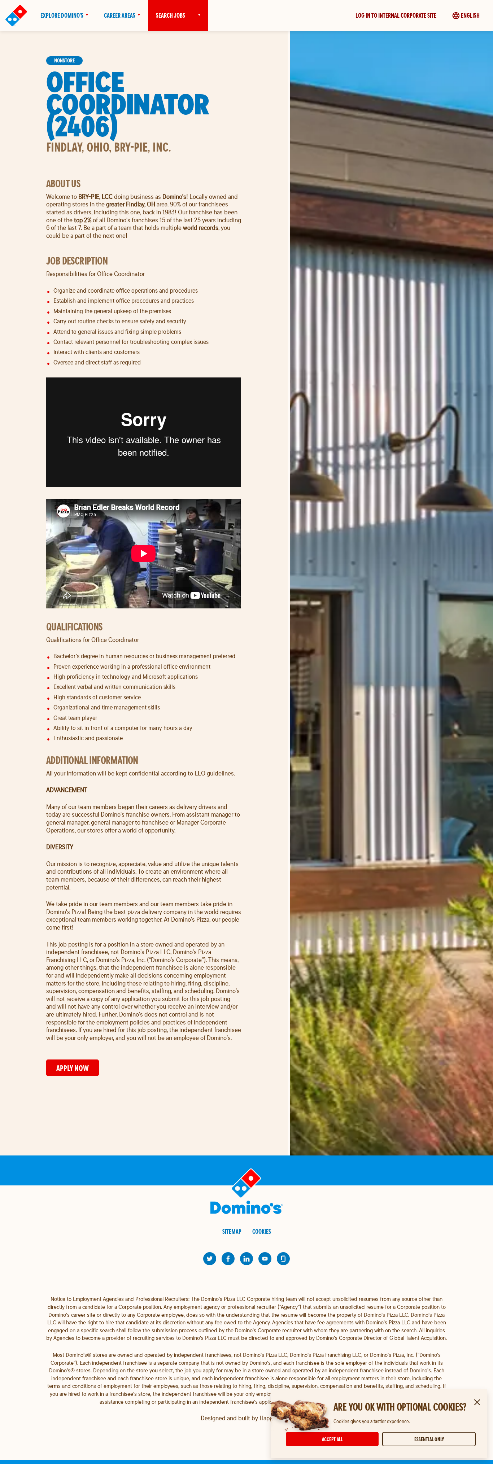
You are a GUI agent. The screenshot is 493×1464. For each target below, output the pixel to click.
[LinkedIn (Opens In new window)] (246, 1258)
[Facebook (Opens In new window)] (228, 1258)
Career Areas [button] (119, 15)
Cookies (261, 1231)
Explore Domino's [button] (61, 15)
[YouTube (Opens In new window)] (264, 1258)
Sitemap (231, 1231)
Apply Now (72, 1068)
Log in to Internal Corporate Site (395, 15)
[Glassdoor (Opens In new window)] (283, 1258)
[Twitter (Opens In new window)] (209, 1258)
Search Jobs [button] (170, 15)
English (470, 15)
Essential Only (429, 1439)
